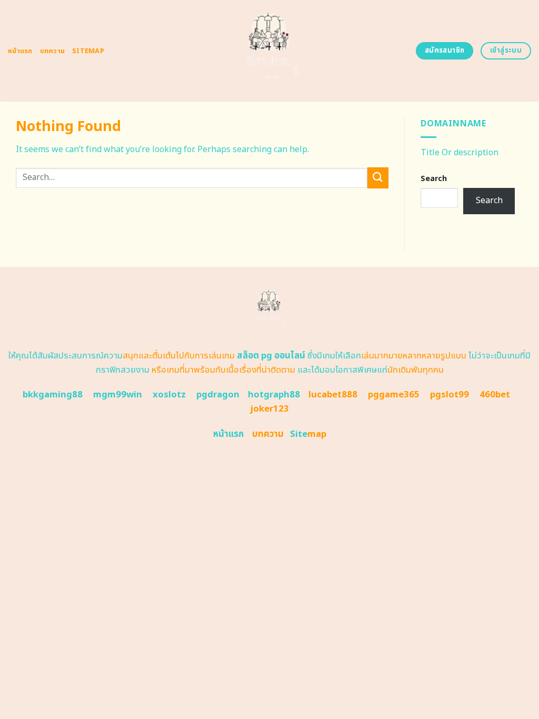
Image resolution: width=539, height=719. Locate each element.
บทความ (52, 51)
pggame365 (394, 395)
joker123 (269, 409)
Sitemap (88, 51)
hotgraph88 (274, 395)
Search (434, 178)
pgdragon (217, 395)
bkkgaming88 (53, 395)
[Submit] (377, 177)
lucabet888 (332, 395)
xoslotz (169, 395)
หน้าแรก (20, 51)
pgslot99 (449, 395)
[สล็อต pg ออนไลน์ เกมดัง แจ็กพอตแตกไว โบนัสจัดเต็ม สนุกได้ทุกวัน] (270, 51)
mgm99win (117, 395)
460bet (495, 395)
